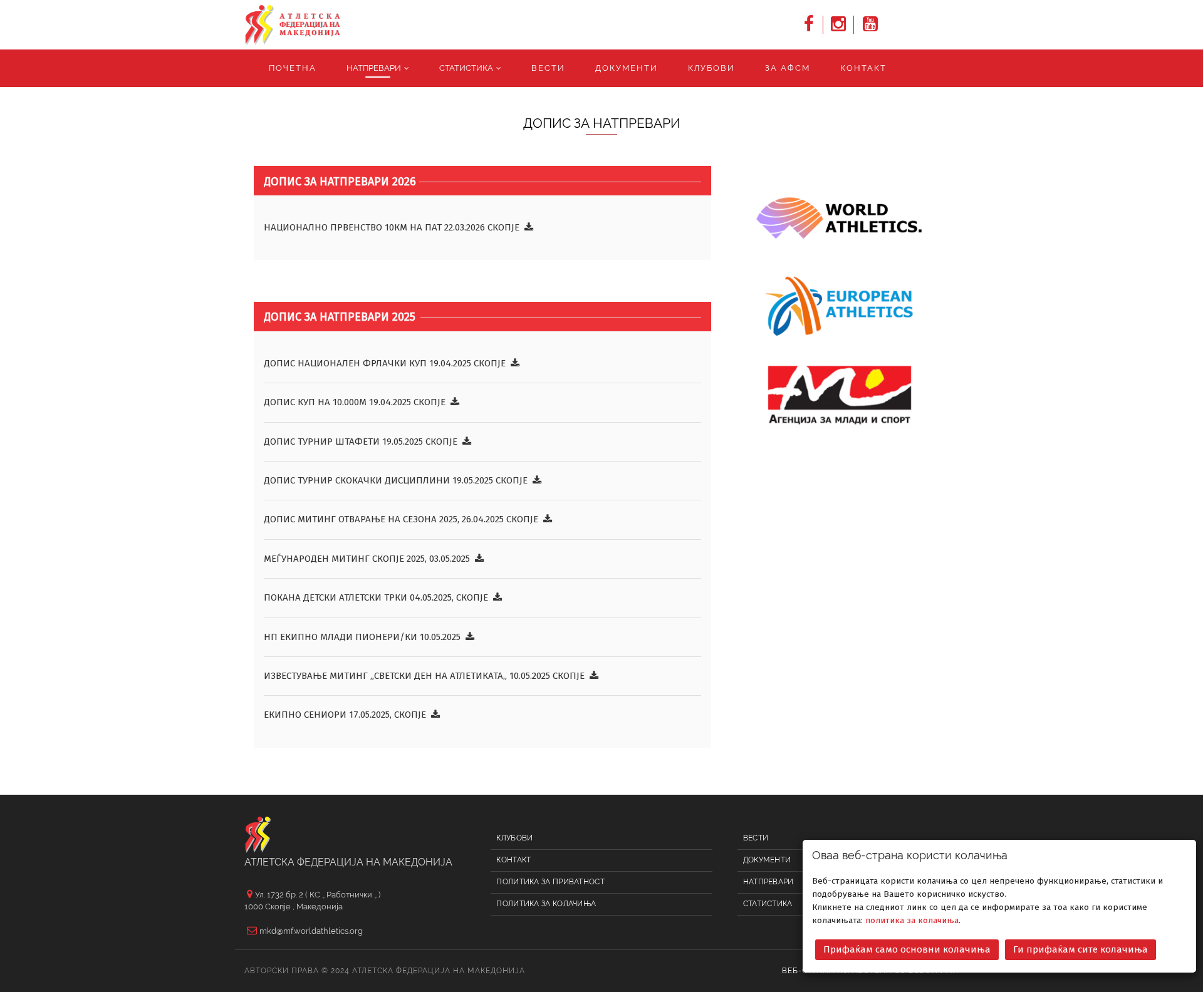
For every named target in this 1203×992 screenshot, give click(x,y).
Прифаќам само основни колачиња (907, 949)
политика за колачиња (912, 920)
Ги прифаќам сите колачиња (1080, 949)
